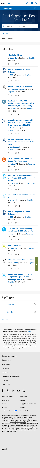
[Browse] (7, 9)
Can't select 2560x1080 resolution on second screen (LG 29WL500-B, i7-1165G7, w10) (21, 103)
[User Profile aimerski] (4, 195)
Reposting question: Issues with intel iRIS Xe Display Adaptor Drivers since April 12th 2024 (20, 122)
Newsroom (6, 364)
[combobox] (20, 26)
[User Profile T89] (4, 70)
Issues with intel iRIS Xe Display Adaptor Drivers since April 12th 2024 (21, 141)
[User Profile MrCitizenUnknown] (4, 87)
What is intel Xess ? (15, 55)
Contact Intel (6, 360)
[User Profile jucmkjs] (4, 101)
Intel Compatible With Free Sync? (21, 260)
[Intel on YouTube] (18, 391)
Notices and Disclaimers (11, 423)
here (29, 331)
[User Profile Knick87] (4, 159)
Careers (4, 372)
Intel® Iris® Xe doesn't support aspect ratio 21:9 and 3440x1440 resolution (21, 177)
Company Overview (9, 356)
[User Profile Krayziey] (4, 246)
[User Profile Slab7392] (4, 260)
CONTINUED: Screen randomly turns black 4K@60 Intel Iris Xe (20, 229)
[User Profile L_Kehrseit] (4, 176)
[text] (9, 64)
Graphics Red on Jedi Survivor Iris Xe (21, 196)
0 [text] (11, 64)
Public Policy (6, 384)
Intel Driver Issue (14, 245)
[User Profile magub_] (4, 229)
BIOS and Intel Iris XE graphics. (20, 86)
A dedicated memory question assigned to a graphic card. (20, 275)
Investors (5, 368)
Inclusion (5, 380)
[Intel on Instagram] (23, 391)
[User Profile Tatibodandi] (4, 120)
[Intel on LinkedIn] (13, 391)
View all (5, 319)
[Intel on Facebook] (2, 391)
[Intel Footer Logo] (4, 449)
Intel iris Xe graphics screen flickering (19, 70)
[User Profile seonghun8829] (4, 275)
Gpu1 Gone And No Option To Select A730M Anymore (20, 159)
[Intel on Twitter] (8, 391)
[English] (31, 3)
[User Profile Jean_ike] (4, 55)
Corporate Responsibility (11, 376)
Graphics (6, 34)
